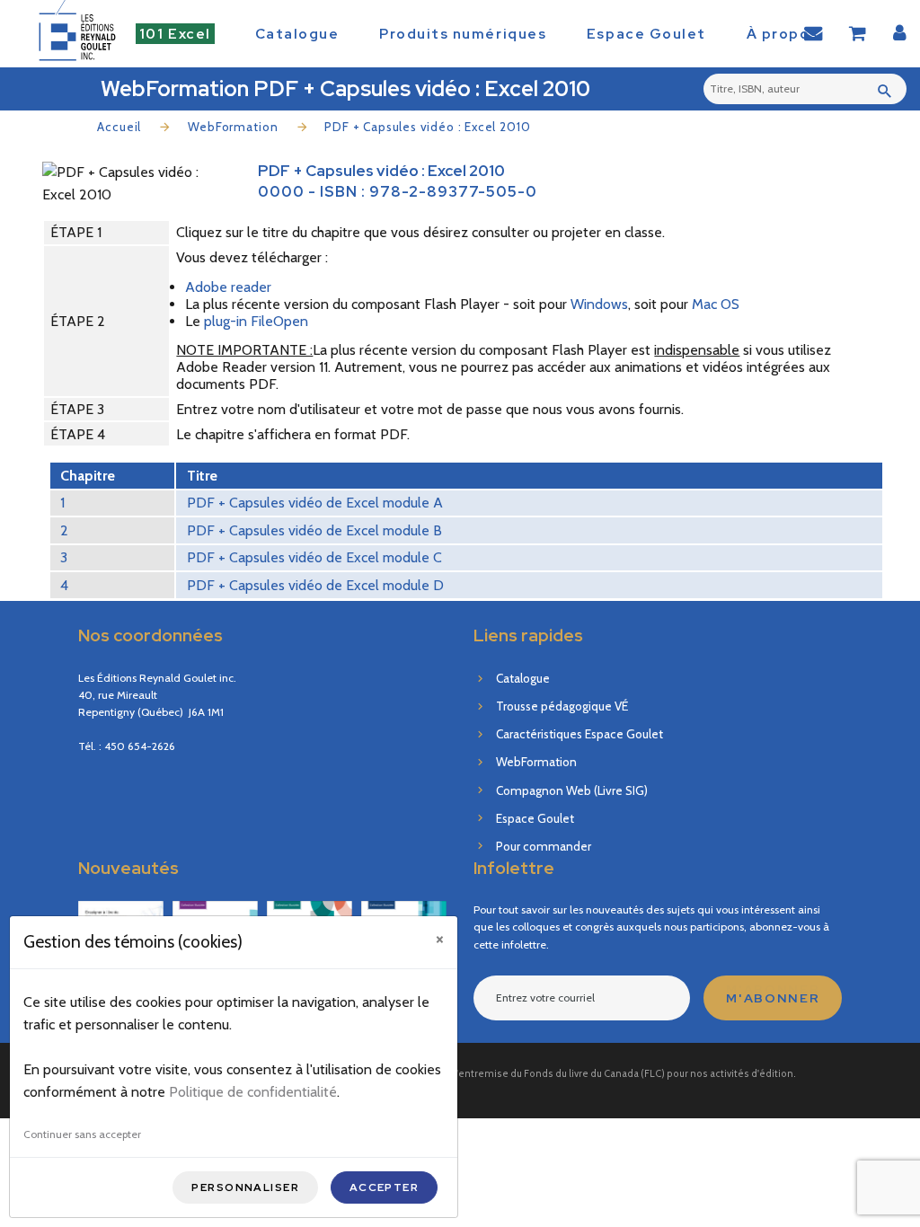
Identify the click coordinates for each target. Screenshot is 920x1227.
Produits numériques (462, 33)
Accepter (384, 1187)
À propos (782, 33)
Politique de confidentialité (253, 1091)
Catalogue (297, 33)
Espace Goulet (646, 33)
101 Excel (175, 33)
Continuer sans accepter (82, 1134)
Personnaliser (245, 1187)
